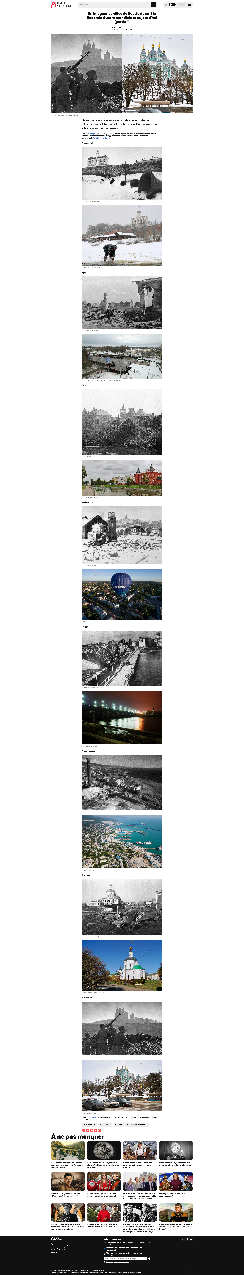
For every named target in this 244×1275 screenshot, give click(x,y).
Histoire (129, 29)
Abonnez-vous (114, 1239)
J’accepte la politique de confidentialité (117, 1262)
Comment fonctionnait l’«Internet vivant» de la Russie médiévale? (102, 1225)
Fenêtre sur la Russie (101, 138)
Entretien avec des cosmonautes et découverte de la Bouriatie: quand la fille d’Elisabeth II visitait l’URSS (139, 1195)
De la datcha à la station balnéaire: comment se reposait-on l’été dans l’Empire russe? (67, 1165)
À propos (54, 1244)
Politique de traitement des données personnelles (60, 1247)
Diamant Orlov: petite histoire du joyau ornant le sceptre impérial (101, 1194)
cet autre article (93, 1117)
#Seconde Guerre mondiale (137, 1125)
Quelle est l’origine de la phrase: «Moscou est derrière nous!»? (65, 1194)
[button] (149, 3)
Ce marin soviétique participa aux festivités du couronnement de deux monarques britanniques (67, 1226)
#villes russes (105, 1125)
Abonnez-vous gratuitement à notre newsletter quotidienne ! (124, 1254)
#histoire (118, 1125)
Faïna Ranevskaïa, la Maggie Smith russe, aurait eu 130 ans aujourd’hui (175, 1164)
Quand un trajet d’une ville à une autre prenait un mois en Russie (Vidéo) (137, 1165)
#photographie (89, 1125)
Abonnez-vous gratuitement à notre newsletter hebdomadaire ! (124, 1249)
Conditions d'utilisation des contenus (60, 1251)
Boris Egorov (117, 28)
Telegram (94, 134)
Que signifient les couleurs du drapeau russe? (172, 1194)
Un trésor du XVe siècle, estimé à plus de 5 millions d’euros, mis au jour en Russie (103, 1165)
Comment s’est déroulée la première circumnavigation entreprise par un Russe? (175, 1226)
